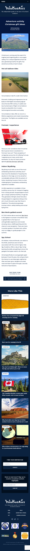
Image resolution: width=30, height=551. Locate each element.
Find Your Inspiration (15, 460)
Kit (9, 515)
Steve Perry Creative (22, 544)
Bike (9, 512)
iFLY (5, 188)
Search (15, 467)
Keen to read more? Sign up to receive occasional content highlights (15, 478)
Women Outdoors (21, 515)
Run (9, 510)
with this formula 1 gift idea (14, 161)
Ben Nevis (25, 215)
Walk (21, 510)
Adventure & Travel (21, 512)
